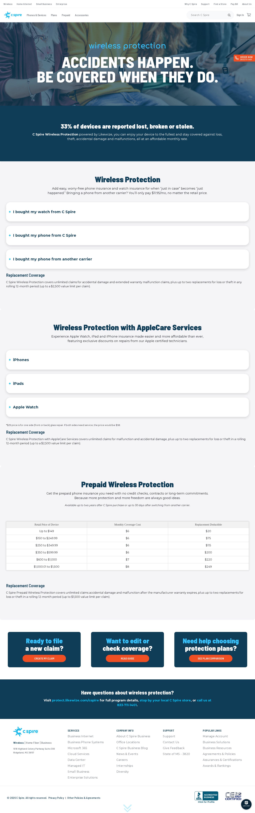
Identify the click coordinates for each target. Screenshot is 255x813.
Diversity (122, 771)
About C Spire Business (133, 736)
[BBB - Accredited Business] (206, 797)
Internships (124, 765)
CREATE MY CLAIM (44, 658)
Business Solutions (216, 742)
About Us (247, 3)
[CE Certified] (233, 796)
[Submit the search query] (229, 15)
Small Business (44, 3)
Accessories (81, 15)
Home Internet (24, 3)
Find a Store (220, 3)
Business (46, 742)
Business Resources (217, 748)
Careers (122, 760)
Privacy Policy (56, 797)
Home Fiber (32, 742)
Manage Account (215, 736)
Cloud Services (78, 754)
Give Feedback (174, 748)
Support (205, 3)
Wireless (7, 3)
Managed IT (76, 765)
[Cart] (249, 15)
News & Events (127, 754)
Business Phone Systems (86, 742)
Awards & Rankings (217, 765)
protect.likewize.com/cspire (75, 700)
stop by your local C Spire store (165, 700)
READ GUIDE (127, 658)
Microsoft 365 (77, 748)
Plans (54, 15)
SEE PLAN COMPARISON (211, 658)
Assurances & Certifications (222, 760)
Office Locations (128, 742)
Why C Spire (191, 3)
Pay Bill (234, 3)
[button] (184, 796)
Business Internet (81, 736)
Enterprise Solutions (83, 777)
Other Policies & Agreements (83, 797)
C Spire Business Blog (132, 748)
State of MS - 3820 (176, 754)
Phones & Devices (36, 15)
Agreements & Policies (219, 754)
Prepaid (66, 15)
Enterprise (61, 3)
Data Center (77, 760)
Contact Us (171, 742)
